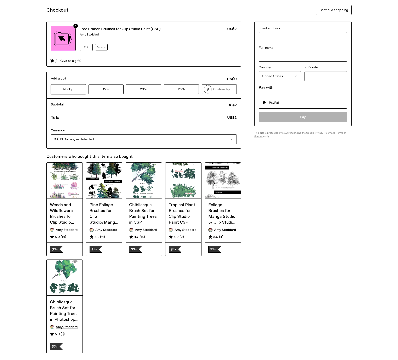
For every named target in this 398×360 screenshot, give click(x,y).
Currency (58, 130)
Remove (101, 47)
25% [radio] (181, 89)
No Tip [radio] (68, 89)
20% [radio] (143, 89)
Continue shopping (333, 10)
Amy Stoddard (89, 34)
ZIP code (311, 67)
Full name (266, 48)
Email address (269, 28)
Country (265, 67)
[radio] (303, 103)
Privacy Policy (323, 132)
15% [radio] (106, 89)
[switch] (53, 61)
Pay (303, 117)
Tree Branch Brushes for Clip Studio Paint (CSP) (120, 29)
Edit (86, 47)
